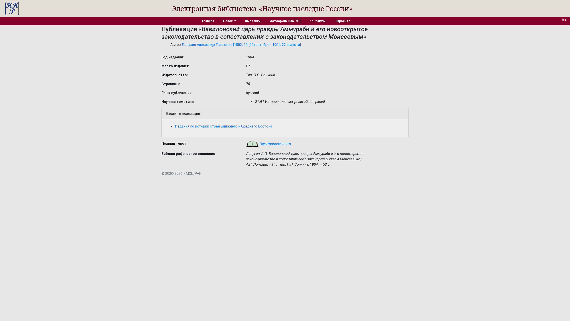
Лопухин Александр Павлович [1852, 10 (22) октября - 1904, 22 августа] (241, 45)
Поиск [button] (228, 21)
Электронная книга (275, 144)
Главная (208, 21)
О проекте (342, 21)
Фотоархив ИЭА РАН (285, 21)
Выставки (253, 21)
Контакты (317, 21)
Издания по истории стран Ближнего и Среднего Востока (223, 126)
